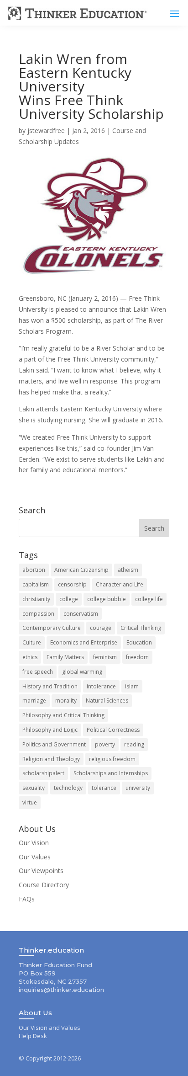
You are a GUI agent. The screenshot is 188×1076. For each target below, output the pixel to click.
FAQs (27, 899)
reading (134, 744)
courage (100, 628)
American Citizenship (81, 570)
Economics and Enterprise (83, 642)
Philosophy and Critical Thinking (63, 715)
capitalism (35, 584)
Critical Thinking (140, 628)
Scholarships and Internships (110, 773)
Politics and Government (54, 744)
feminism (105, 657)
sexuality (33, 788)
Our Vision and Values (49, 1027)
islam (132, 686)
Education (139, 642)
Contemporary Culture (51, 628)
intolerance (101, 686)
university (137, 788)
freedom (137, 657)
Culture (31, 642)
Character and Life (119, 584)
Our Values (35, 856)
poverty (105, 744)
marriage (34, 700)
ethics (29, 657)
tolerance (104, 788)
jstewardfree (46, 130)
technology (68, 788)
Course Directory (44, 884)
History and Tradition (50, 686)
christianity (36, 599)
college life (149, 599)
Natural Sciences (107, 700)
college (68, 599)
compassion (38, 614)
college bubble (106, 599)
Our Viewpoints (41, 870)
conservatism (80, 614)
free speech (37, 672)
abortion (33, 570)
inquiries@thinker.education (61, 989)
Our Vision (34, 842)
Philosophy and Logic (50, 730)
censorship (72, 584)
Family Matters (65, 657)
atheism (128, 570)
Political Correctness (113, 730)
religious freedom (112, 759)
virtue (29, 802)
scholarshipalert (43, 773)
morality (66, 700)
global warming (82, 672)
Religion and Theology (51, 759)
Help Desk (33, 1036)
